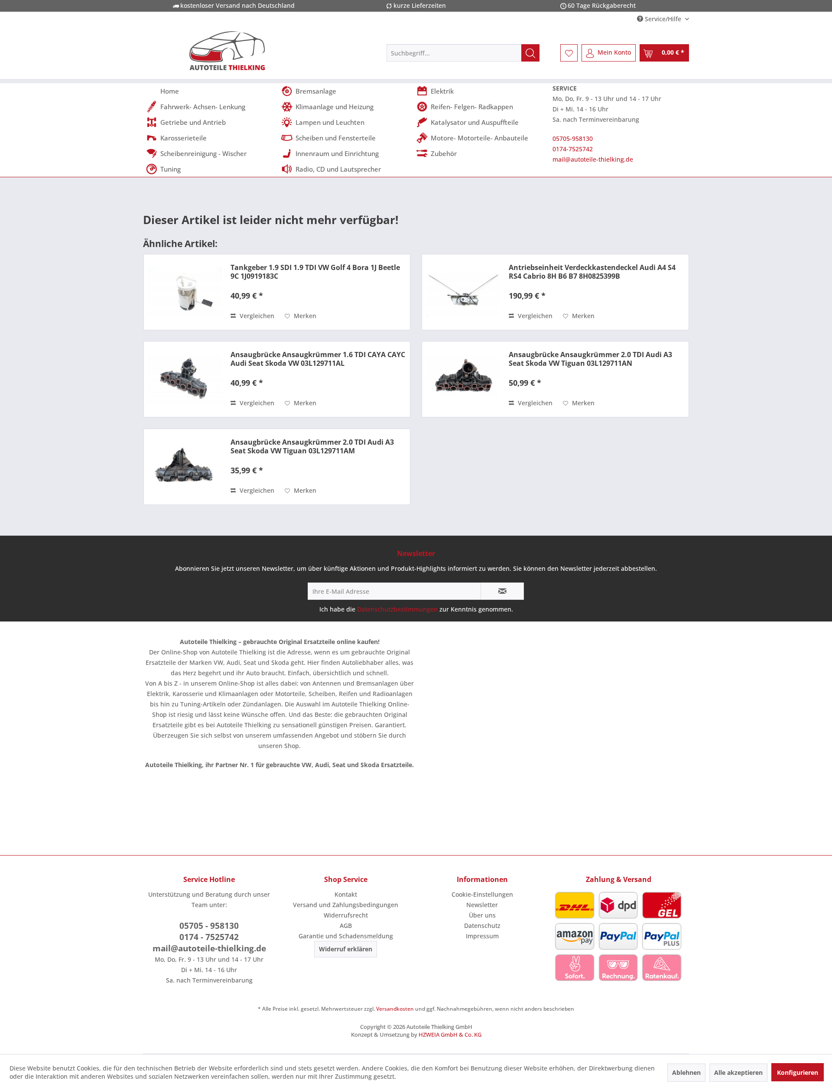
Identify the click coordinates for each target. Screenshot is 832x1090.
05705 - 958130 (209, 925)
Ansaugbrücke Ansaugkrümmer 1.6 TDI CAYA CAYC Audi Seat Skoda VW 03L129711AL (318, 359)
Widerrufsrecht (346, 915)
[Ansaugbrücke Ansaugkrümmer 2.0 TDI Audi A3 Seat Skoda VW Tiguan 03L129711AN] (463, 379)
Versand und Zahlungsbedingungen (345, 905)
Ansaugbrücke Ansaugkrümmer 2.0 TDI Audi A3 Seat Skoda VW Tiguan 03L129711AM (312, 446)
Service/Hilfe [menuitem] (663, 19)
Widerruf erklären (345, 949)
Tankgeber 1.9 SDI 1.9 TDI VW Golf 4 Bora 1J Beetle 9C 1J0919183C (315, 271)
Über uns (482, 915)
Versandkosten (395, 1008)
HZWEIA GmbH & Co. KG (450, 1034)
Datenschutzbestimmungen (397, 609)
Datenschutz (482, 925)
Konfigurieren (797, 1072)
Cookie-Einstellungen (482, 894)
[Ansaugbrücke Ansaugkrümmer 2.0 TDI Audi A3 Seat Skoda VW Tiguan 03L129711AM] (185, 467)
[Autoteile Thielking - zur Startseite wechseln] (227, 50)
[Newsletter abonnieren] (502, 591)
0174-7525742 (572, 149)
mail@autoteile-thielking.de (592, 159)
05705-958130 (572, 138)
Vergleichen (256, 316)
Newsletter (482, 905)
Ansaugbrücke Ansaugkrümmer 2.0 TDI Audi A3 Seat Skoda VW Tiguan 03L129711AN (590, 359)
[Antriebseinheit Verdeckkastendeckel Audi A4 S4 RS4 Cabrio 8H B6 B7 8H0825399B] (463, 292)
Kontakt (346, 894)
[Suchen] (530, 53)
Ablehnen (686, 1072)
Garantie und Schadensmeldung (346, 936)
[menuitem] (463, 53)
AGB (346, 925)
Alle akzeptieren (738, 1072)
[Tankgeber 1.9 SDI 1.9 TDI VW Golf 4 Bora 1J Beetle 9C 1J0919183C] (185, 292)
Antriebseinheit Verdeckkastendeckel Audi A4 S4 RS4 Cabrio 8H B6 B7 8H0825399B (592, 271)
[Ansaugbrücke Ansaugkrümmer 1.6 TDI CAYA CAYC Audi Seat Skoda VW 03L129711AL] (185, 379)
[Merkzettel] (569, 53)
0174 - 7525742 (209, 937)
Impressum (482, 936)
